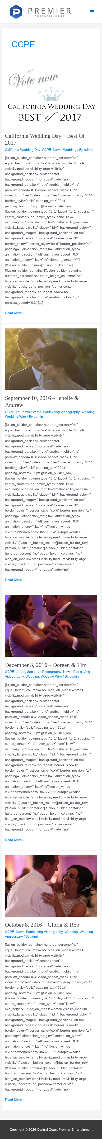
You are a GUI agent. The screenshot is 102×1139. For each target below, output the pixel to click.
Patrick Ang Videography (61, 412)
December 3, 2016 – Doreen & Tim (46, 665)
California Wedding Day (22, 150)
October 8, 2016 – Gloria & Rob (42, 925)
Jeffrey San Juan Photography (38, 672)
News (57, 150)
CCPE (46, 150)
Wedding (69, 150)
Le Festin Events (28, 412)
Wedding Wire (15, 416)
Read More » (15, 312)
